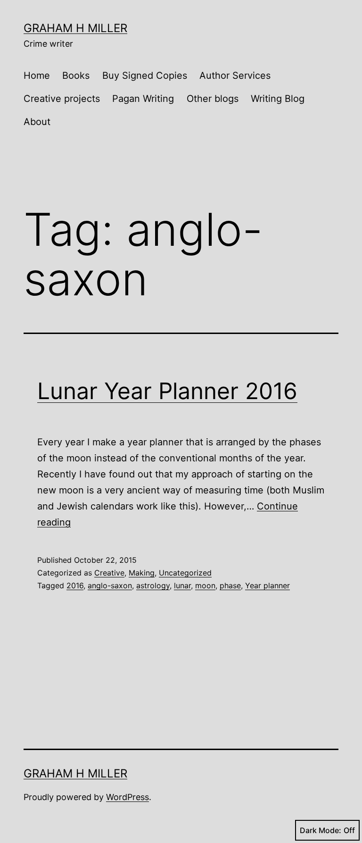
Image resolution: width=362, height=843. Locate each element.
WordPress (127, 797)
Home (37, 75)
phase (230, 585)
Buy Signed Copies (144, 75)
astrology (153, 585)
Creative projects (62, 98)
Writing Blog (277, 98)
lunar (182, 585)
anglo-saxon (110, 585)
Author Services (235, 75)
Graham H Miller (75, 28)
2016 (74, 585)
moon (205, 585)
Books (76, 75)
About (37, 121)
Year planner (267, 585)
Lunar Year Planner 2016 (167, 391)
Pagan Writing (143, 98)
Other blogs (213, 98)
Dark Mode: (320, 830)
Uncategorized (185, 572)
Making (142, 572)
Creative (109, 572)
